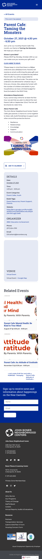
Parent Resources (13, 201)
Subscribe (10, 415)
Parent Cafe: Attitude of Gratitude (30, 377)
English (27, 557)
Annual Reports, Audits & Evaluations (19, 509)
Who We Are (10, 496)
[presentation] (20, 308)
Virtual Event (11, 274)
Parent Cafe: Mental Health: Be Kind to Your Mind (18, 324)
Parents (9, 203)
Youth (19, 195)
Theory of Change (11, 501)
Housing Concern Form (14, 527)
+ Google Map (22, 278)
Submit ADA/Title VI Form (15, 525)
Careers (8, 507)
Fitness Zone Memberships (15, 481)
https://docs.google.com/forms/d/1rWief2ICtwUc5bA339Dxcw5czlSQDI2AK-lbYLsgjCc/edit (20, 211)
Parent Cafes (11, 195)
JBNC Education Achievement (18, 222)
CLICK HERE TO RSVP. (12, 63)
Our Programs (10, 499)
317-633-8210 (11, 451)
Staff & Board (10, 504)
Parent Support (26, 201)
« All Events (9, 14)
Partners (8, 519)
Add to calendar (15, 166)
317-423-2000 (11, 476)
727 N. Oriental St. (11, 470)
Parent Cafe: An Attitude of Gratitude (21, 362)
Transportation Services (14, 522)
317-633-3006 (11, 453)
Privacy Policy (34, 554)
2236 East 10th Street (12, 445)
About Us (8, 492)
